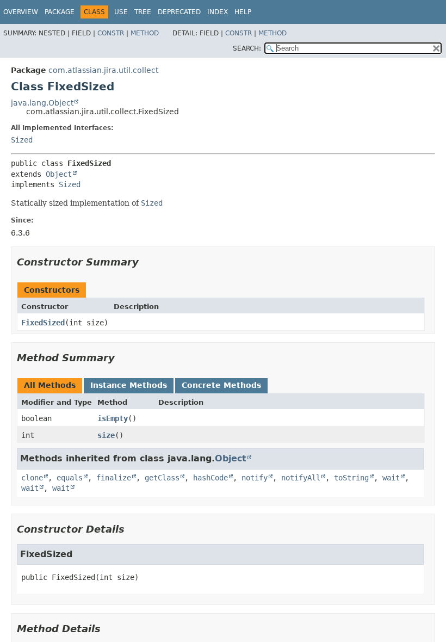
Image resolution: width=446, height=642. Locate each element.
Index (217, 12)
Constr (110, 33)
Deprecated (179, 12)
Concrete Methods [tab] (221, 385)
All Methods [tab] (50, 385)
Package (60, 12)
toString (351, 477)
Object (59, 174)
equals (70, 477)
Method (145, 33)
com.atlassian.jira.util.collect (103, 70)
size (106, 435)
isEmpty (112, 418)
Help (242, 12)
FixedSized (43, 322)
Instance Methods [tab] (128, 385)
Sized (22, 139)
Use (121, 12)
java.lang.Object (42, 102)
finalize (113, 477)
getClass (162, 477)
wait (391, 477)
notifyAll (300, 477)
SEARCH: (247, 48)
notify (254, 477)
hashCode (210, 477)
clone (32, 477)
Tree (142, 12)
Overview (20, 12)
